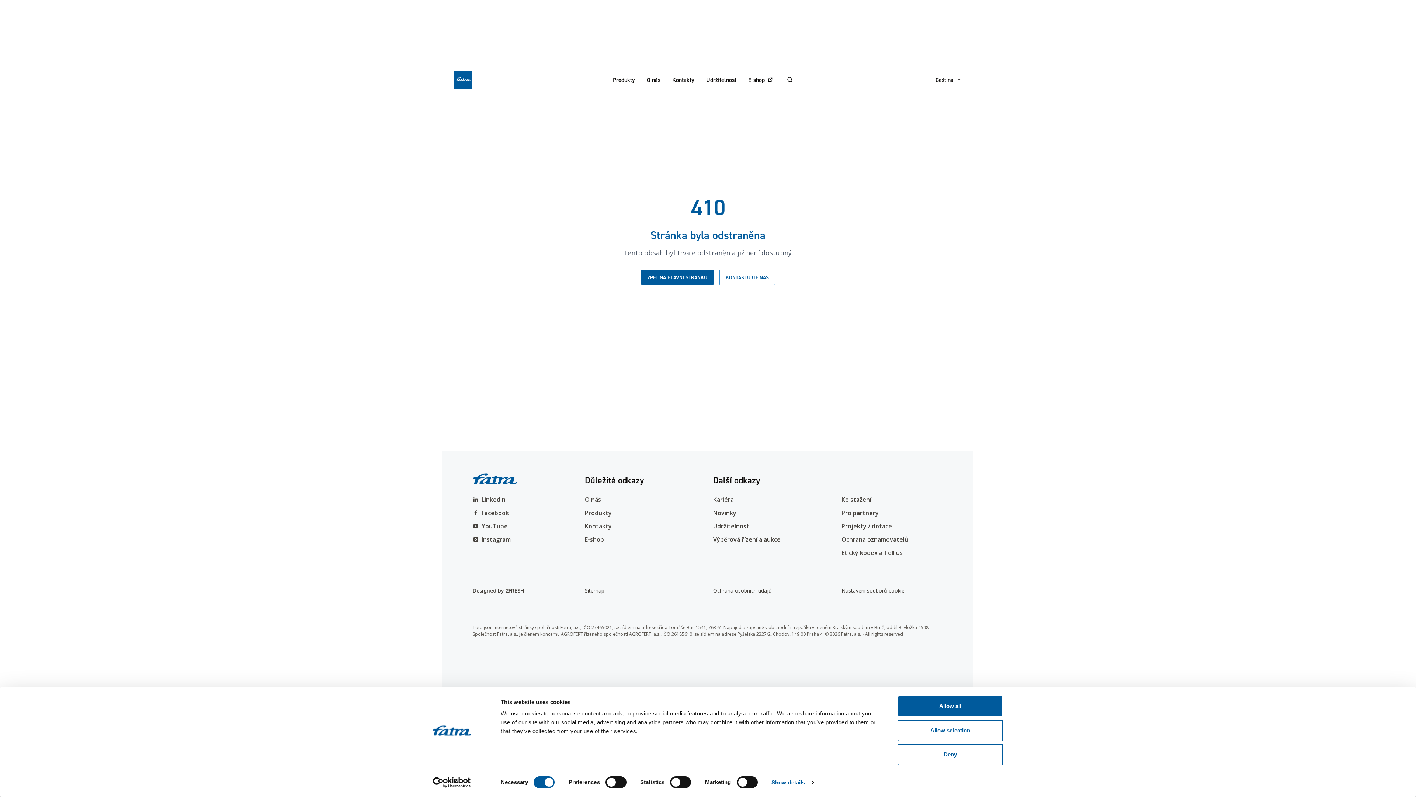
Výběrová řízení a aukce (747, 539)
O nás (653, 79)
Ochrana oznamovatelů (874, 539)
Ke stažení (856, 500)
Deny (950, 754)
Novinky (724, 513)
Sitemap (594, 590)
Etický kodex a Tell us (872, 553)
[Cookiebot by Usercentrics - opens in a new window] (452, 782)
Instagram (496, 539)
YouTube (495, 526)
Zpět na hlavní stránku (677, 277)
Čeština (945, 79)
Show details (788, 782)
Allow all (950, 706)
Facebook (495, 513)
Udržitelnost (721, 79)
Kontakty (683, 79)
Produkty (624, 79)
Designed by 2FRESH (498, 590)
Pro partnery (860, 513)
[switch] (616, 782)
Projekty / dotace (866, 526)
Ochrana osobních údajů (742, 590)
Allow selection (950, 730)
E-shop (756, 79)
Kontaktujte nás (747, 277)
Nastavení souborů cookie (873, 590)
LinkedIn (494, 500)
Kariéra (723, 500)
